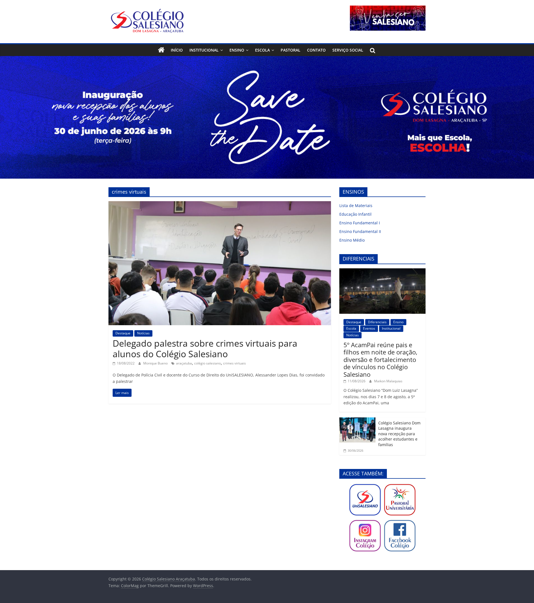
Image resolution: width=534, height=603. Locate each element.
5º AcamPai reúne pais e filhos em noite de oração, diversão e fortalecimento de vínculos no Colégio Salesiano (380, 359)
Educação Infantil (355, 214)
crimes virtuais (234, 363)
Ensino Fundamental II (360, 231)
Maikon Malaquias (388, 381)
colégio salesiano (207, 363)
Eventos (369, 328)
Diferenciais (377, 322)
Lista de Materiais (355, 205)
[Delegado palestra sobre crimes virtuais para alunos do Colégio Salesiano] (219, 204)
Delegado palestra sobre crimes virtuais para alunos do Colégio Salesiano (205, 348)
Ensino (236, 50)
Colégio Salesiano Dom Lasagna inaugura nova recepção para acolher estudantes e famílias (399, 433)
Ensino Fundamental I (359, 222)
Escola (262, 50)
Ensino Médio (352, 240)
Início (177, 50)
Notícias (143, 333)
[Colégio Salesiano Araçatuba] (161, 50)
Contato (316, 50)
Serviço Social (347, 50)
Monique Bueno (156, 363)
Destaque (122, 333)
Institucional (204, 50)
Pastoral (290, 50)
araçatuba (184, 363)
